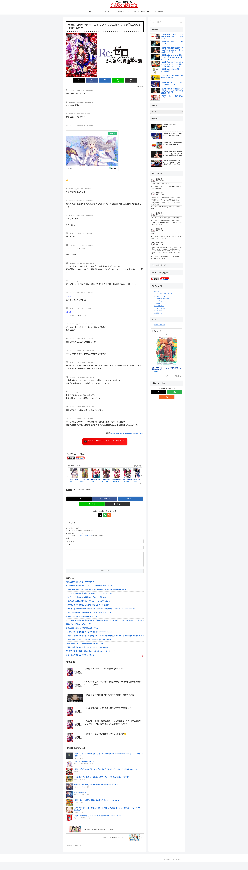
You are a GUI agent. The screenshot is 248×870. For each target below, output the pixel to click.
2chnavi (156, 291)
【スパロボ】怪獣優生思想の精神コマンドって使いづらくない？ (88, 612)
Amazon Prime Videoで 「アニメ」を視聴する (106, 440)
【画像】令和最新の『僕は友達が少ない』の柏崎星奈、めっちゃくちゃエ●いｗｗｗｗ (96, 589)
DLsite (137, 466)
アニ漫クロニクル (159, 325)
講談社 (71, 481)
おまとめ (157, 303)
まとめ (70, 489)
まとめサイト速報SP (160, 308)
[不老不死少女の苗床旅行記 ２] (128, 473)
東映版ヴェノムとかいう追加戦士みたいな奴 (81, 616)
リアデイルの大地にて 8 (159, 368)
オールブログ (158, 301)
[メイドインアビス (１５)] (85, 473)
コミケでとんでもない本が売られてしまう (81, 655)
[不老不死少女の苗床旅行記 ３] (117, 473)
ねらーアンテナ (159, 306)
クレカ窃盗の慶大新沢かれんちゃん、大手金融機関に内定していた (89, 585)
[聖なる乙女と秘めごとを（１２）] (138, 473)
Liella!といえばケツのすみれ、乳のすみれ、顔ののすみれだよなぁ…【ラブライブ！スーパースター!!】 (102, 609)
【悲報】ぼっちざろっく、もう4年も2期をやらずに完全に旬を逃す (89, 639)
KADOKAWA (105, 481)
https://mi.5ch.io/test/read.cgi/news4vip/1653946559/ (127, 433)
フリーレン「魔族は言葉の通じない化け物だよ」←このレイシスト (89, 593)
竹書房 (82, 481)
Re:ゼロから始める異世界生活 (83, 489)
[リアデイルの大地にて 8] (166, 351)
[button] (131, 80)
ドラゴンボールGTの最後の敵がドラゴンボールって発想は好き (88, 601)
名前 (67, 538)
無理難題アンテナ (159, 313)
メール (68, 544)
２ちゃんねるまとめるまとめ (163, 293)
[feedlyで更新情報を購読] (105, 515)
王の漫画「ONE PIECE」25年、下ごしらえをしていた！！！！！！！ (90, 651)
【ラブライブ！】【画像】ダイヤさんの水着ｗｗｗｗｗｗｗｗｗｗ (89, 632)
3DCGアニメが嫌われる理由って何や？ (80, 624)
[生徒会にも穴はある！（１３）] (96, 473)
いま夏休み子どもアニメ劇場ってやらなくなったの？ (84, 643)
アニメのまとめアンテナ (161, 298)
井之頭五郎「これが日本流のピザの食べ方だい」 (83, 628)
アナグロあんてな (159, 296)
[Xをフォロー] (100, 515)
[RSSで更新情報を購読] (109, 515)
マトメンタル (158, 310)
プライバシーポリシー (85, 535)
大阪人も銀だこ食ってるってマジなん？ (80, 582)
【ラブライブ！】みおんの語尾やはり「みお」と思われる (86, 597)
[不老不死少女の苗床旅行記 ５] (106, 473)
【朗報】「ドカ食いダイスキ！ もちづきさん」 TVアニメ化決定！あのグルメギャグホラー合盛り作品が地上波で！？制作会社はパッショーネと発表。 (105, 636)
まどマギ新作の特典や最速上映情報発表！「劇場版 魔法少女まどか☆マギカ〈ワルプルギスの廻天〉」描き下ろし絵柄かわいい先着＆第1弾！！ (105, 620)
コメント (69, 550)
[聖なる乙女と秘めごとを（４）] (74, 473)
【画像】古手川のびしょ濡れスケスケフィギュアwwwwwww (87, 647)
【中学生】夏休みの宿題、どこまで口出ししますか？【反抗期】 (88, 605)
